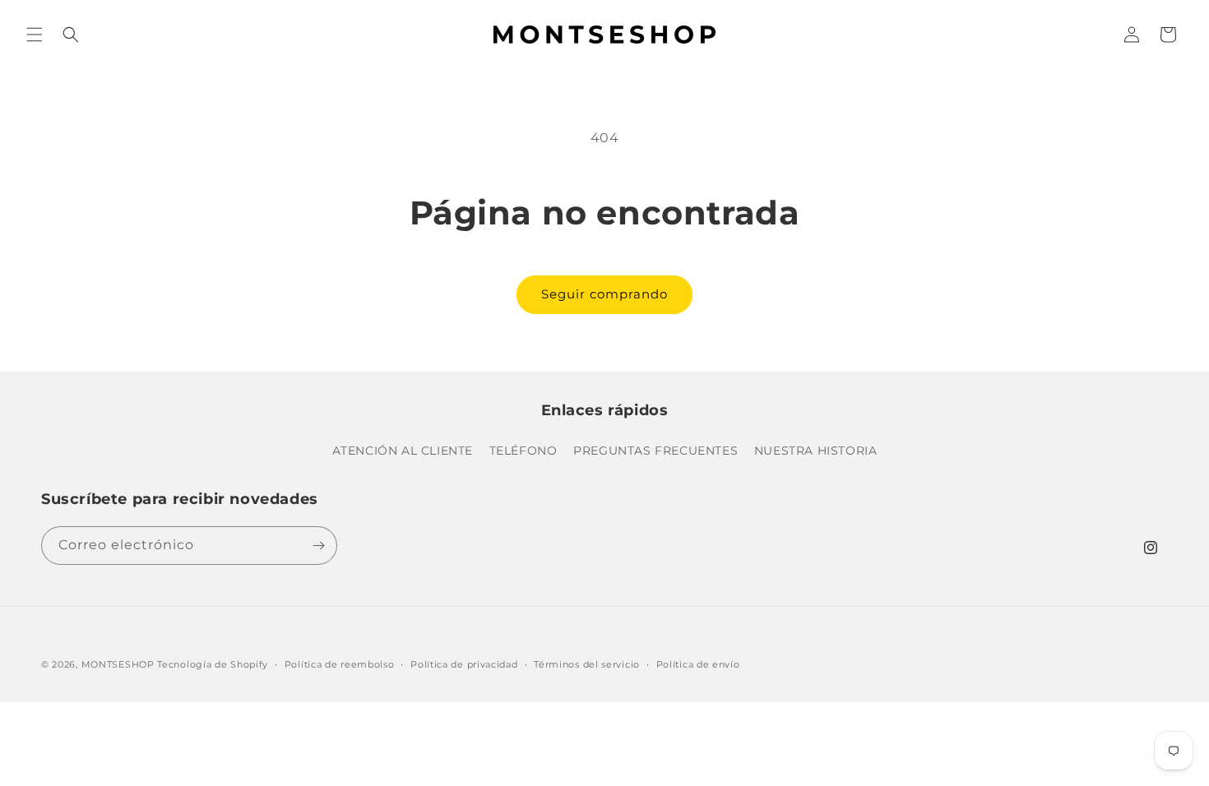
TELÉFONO (523, 450)
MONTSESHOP (118, 664)
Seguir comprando (604, 294)
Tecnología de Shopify (212, 664)
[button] (34, 34)
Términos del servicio (587, 664)
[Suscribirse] (318, 545)
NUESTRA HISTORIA (816, 450)
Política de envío (698, 664)
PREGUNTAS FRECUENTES (655, 450)
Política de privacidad (463, 664)
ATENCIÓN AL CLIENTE (402, 450)
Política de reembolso (340, 664)
